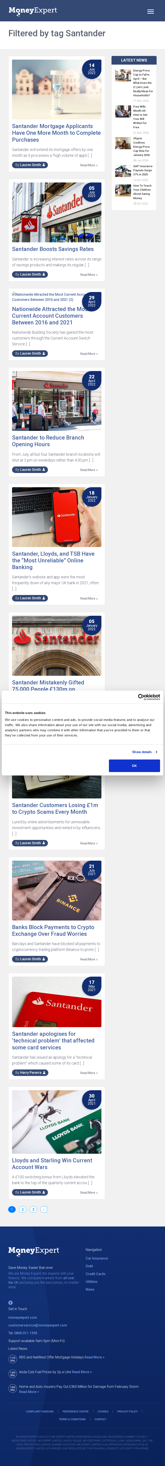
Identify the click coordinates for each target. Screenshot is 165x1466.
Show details (142, 752)
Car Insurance (97, 1258)
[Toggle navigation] (151, 12)
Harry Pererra (30, 1073)
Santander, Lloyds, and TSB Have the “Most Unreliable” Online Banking (53, 560)
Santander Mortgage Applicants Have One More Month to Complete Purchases (56, 133)
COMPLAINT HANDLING (40, 1411)
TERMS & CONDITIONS (72, 1419)
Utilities (92, 1282)
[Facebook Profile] (10, 1303)
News (90, 1289)
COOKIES (103, 1411)
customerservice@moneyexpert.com (37, 1325)
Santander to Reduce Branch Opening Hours (48, 440)
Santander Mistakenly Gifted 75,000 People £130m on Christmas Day (48, 689)
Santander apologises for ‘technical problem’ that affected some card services (53, 1040)
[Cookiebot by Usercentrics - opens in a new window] (141, 697)
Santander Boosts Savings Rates (53, 249)
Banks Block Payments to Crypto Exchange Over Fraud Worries (53, 930)
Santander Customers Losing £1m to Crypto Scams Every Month (55, 808)
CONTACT (100, 1419)
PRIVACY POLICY (127, 1411)
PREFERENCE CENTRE (76, 1411)
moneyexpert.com (22, 1317)
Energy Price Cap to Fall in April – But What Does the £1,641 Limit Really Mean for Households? (143, 83)
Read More (88, 165)
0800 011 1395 (25, 1333)
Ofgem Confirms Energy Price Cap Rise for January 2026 (141, 147)
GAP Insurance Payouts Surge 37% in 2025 (143, 170)
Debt (89, 1266)
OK (134, 765)
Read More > (95, 1357)
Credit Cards (95, 1274)
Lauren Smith (30, 165)
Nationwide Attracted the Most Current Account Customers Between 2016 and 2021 (51, 316)
